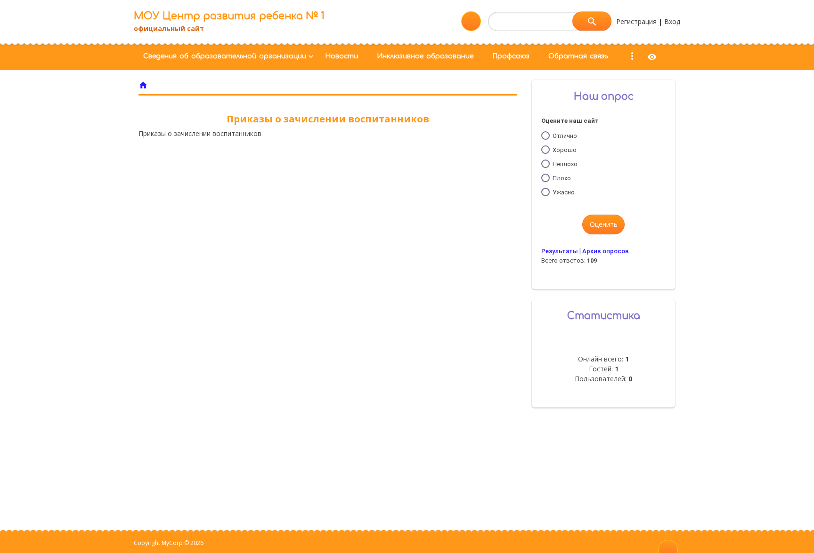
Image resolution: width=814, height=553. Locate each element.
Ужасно (564, 192)
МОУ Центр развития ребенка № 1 (229, 16)
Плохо (562, 178)
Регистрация (636, 21)
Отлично (565, 135)
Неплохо (565, 164)
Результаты (559, 251)
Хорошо (565, 149)
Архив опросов (605, 251)
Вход (672, 21)
